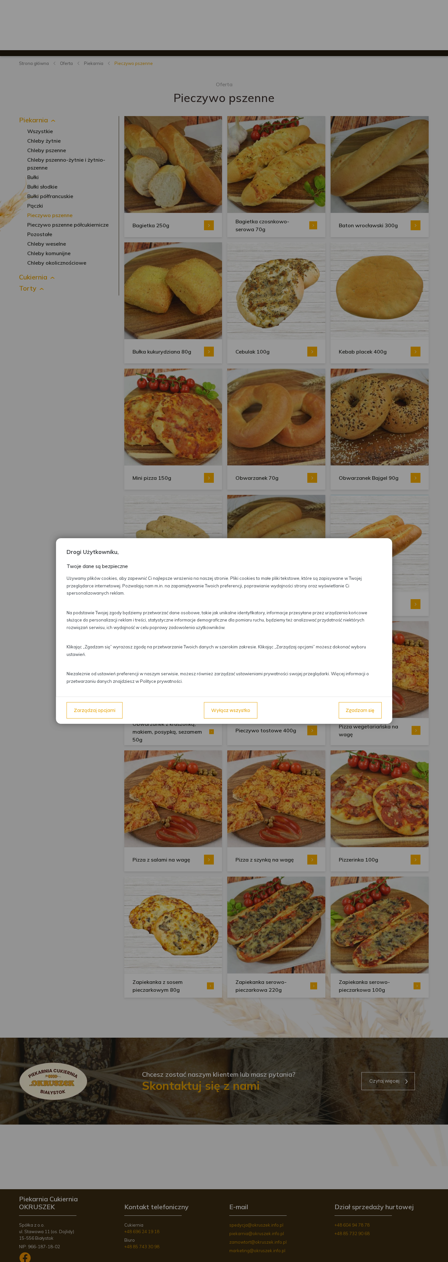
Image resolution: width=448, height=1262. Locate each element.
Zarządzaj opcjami (94, 710)
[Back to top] (436, 1250)
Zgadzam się (360, 710)
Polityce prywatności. (161, 681)
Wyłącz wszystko (230, 710)
